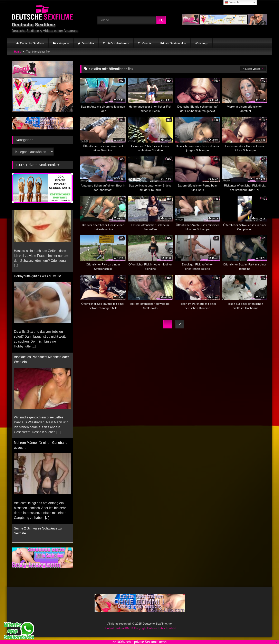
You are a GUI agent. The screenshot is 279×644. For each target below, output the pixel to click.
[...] (33, 284)
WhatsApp (201, 43)
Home (17, 51)
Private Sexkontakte (173, 43)
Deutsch (233, 2)
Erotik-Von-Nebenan (116, 43)
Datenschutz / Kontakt (161, 628)
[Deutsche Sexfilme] (42, 13)
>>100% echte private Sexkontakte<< (139, 642)
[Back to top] (266, 632)
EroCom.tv (145, 43)
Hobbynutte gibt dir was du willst (37, 214)
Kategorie (63, 43)
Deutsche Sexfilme (32, 43)
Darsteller (88, 43)
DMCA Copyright (136, 628)
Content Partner (114, 628)
